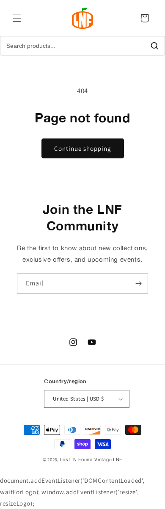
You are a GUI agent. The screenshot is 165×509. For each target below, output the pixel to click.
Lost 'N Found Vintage (86, 459)
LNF (117, 459)
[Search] (154, 45)
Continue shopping (82, 148)
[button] (17, 18)
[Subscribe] (138, 283)
